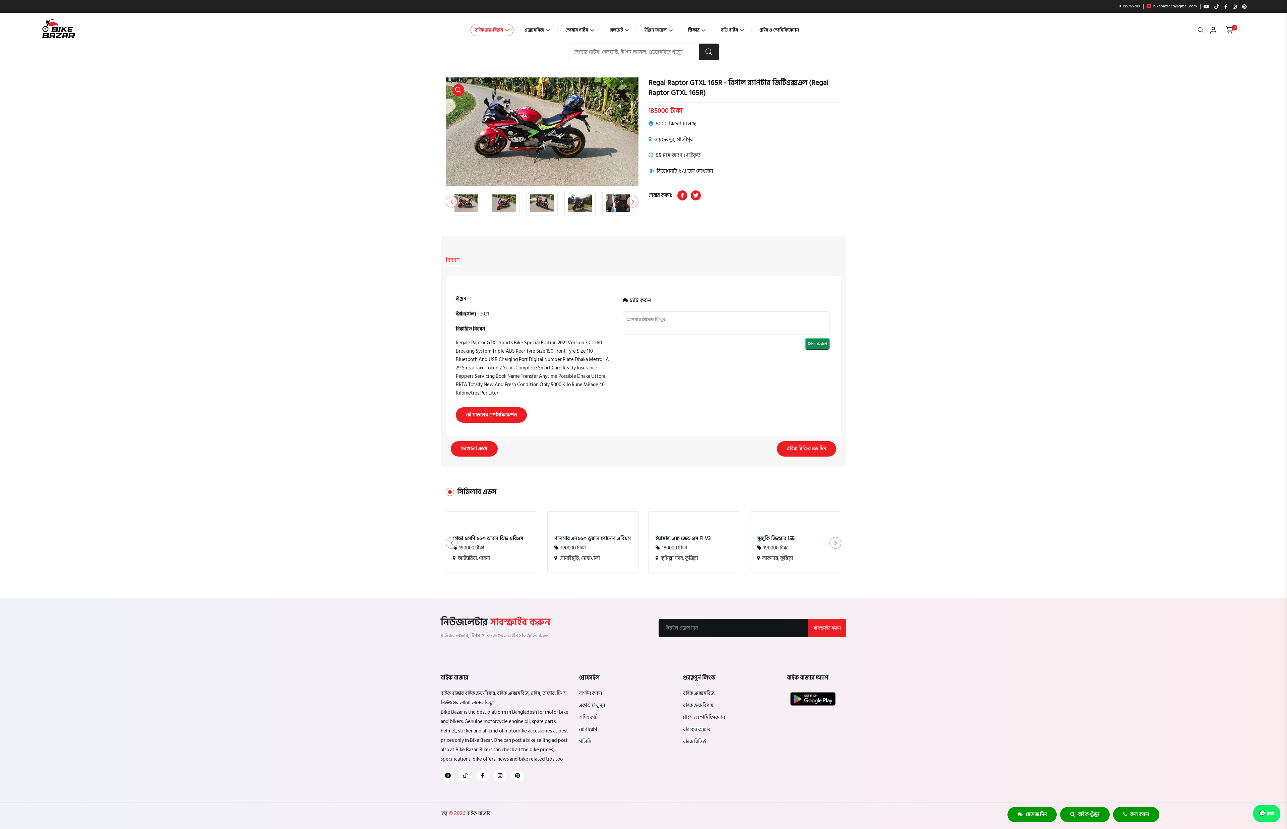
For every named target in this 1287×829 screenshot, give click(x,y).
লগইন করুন (590, 693)
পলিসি (585, 741)
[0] (1229, 30)
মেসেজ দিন (1035, 814)
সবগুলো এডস (474, 449)
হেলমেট (617, 30)
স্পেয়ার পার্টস (577, 30)
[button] (632, 202)
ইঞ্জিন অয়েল (656, 30)
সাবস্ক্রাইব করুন (827, 628)
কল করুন (1138, 814)
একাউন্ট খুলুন (592, 705)
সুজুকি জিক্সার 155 (776, 538)
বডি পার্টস (730, 30)
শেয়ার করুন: (660, 195)
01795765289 (1129, 6)
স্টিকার (694, 30)
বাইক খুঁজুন (1087, 814)
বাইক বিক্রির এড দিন (806, 449)
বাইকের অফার (697, 729)
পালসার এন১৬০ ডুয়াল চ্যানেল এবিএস (592, 538)
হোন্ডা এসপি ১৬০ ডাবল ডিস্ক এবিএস (488, 538)
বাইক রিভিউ (694, 741)
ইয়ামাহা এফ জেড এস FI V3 (683, 538)
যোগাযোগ (588, 729)
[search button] (709, 52)
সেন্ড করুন (817, 344)
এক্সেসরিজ (535, 30)
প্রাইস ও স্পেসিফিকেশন (779, 30)
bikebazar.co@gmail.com (1174, 6)
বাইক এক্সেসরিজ (699, 693)
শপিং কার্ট (588, 717)
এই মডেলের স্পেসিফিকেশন (491, 415)
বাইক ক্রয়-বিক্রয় (489, 30)
